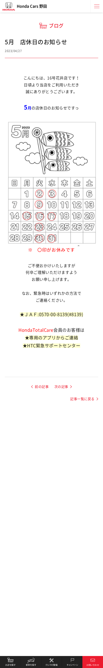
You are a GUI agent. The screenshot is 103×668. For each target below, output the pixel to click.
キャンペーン (72, 662)
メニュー (97, 6)
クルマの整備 (51, 662)
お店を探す (10, 662)
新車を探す (31, 662)
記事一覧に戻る (82, 399)
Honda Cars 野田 (32, 6)
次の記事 (61, 386)
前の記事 (42, 386)
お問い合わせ (92, 662)
